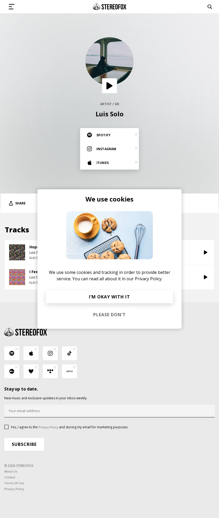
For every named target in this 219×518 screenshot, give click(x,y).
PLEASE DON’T (109, 315)
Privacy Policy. (148, 279)
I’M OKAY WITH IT (109, 297)
